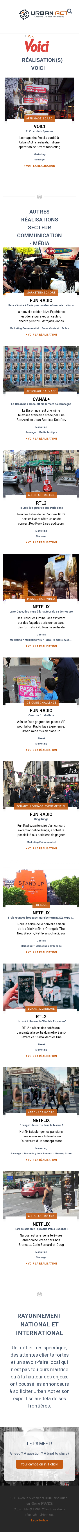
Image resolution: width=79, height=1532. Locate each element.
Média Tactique (48, 432)
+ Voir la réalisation (39, 165)
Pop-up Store (63, 1153)
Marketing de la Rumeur (38, 1153)
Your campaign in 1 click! (39, 1464)
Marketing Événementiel (24, 328)
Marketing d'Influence (49, 946)
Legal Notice (39, 1520)
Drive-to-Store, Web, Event (61, 640)
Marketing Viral (33, 640)
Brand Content (50, 328)
